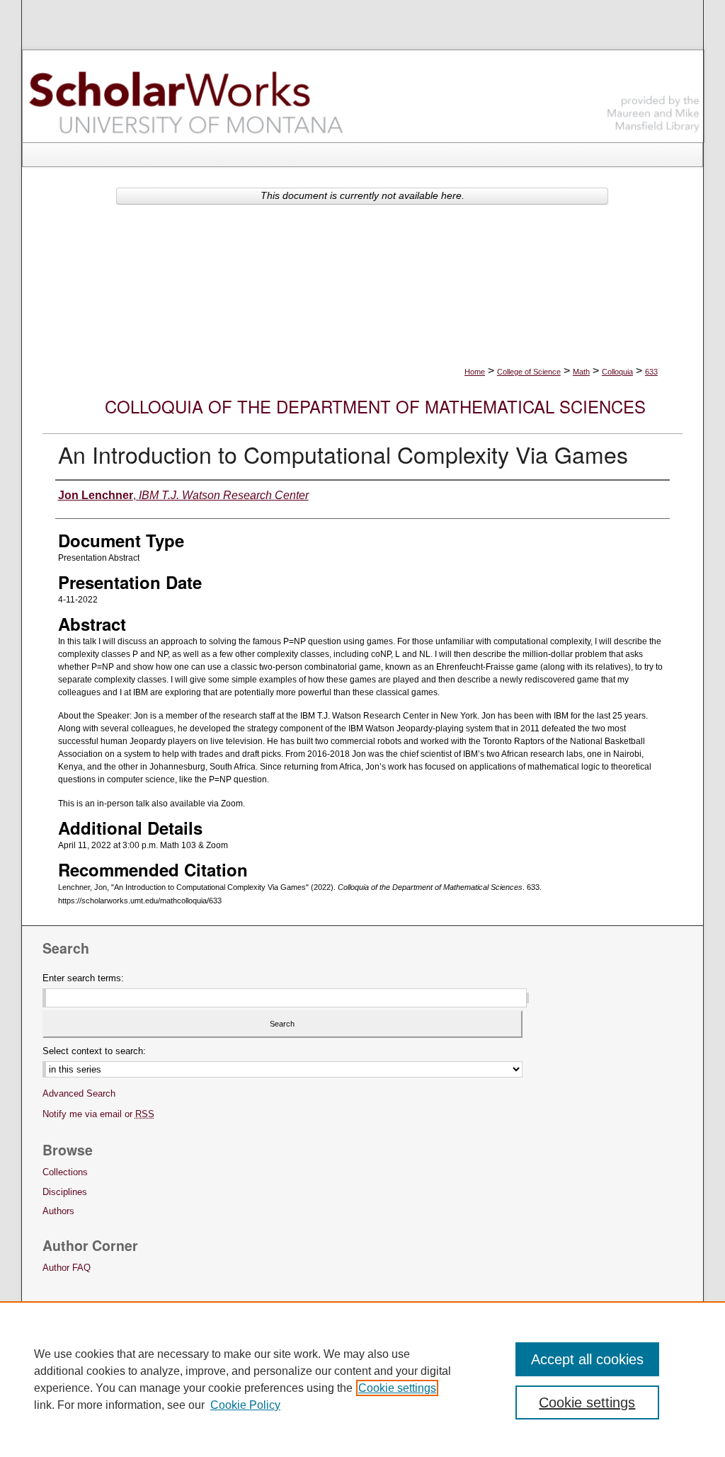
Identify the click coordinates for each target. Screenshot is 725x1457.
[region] (362, 1379)
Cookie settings (397, 1388)
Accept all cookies (587, 1359)
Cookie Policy (245, 1405)
